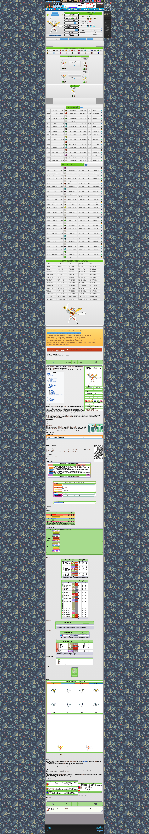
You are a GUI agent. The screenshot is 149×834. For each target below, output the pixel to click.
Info (57, 1)
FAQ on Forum (49, 830)
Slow (75, 23)
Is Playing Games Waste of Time (49, 7)
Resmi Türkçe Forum (100, 827)
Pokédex (49, 827)
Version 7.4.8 (99, 3)
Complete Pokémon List (49, 825)
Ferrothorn (85, 761)
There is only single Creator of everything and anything (63, 333)
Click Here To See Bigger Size (55, 35)
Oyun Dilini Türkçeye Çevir (49, 3)
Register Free (100, 825)
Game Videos (100, 826)
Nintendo (95, 34)
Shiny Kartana (55, 12)
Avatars (49, 828)
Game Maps (49, 826)
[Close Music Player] (110, 3)
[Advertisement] (74, 5)
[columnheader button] (63, 561)
